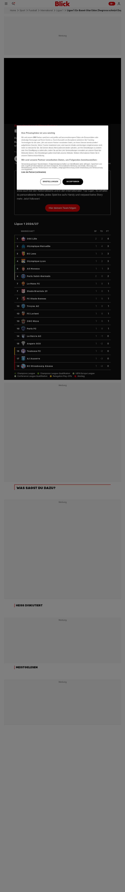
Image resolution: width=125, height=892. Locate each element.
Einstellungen (50, 181)
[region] (62, 157)
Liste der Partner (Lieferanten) (33, 172)
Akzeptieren (72, 181)
